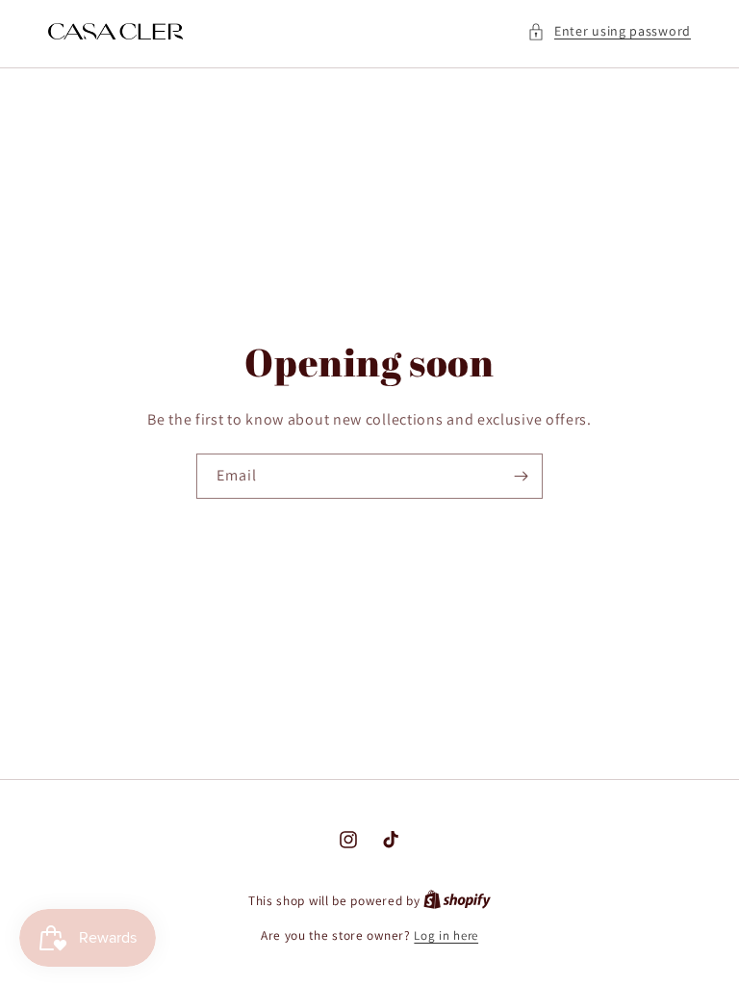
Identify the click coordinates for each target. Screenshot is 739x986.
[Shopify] (457, 901)
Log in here (446, 935)
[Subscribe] (520, 476)
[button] (609, 31)
